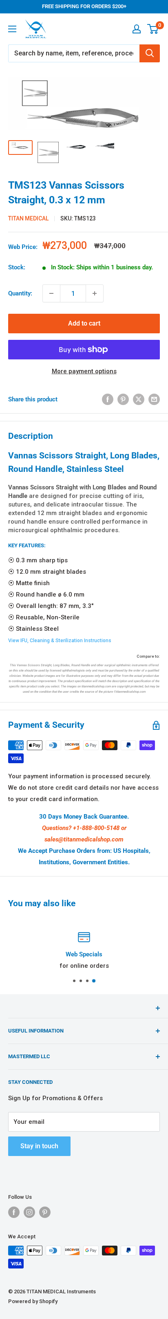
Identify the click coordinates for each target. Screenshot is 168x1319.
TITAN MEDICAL (28, 218)
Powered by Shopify (32, 1301)
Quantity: (20, 293)
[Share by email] (154, 399)
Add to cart (84, 323)
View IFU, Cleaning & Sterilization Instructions (59, 640)
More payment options (84, 371)
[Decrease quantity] (51, 293)
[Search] (149, 53)
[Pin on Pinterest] (123, 399)
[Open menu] (12, 29)
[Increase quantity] (94, 293)
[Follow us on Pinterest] (45, 1212)
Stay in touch (39, 1146)
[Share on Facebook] (107, 399)
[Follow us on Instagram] (29, 1212)
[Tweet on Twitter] (138, 399)
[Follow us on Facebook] (14, 1212)
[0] (153, 29)
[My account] (137, 28)
